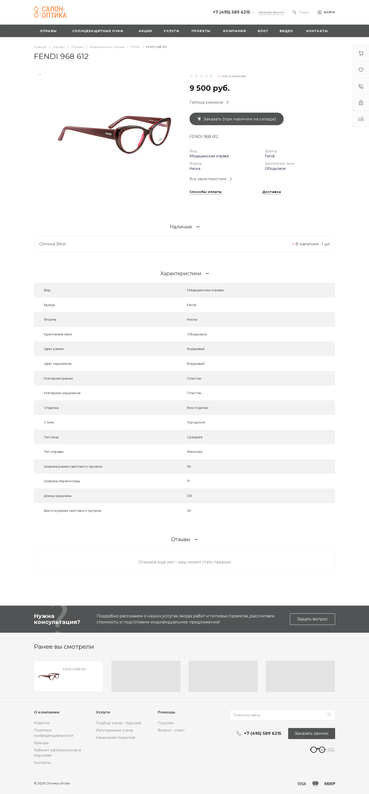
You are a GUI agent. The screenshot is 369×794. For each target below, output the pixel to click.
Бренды (41, 743)
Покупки (165, 723)
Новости (41, 723)
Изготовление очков (114, 730)
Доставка (271, 192)
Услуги (103, 712)
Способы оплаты (206, 192)
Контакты (42, 762)
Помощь (166, 712)
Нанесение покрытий (115, 737)
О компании (46, 712)
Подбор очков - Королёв (118, 723)
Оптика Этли (52, 244)
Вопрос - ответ (171, 730)
